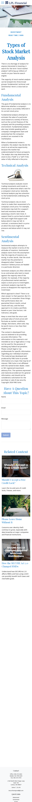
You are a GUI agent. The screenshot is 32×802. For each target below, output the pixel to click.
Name (3, 397)
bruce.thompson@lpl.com (16, 790)
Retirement (16, 797)
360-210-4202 (18, 774)
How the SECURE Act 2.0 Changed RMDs (15, 565)
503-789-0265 (18, 776)
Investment (16, 799)
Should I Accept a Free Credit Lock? (14, 481)
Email (3, 408)
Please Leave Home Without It (12, 520)
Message (4, 419)
